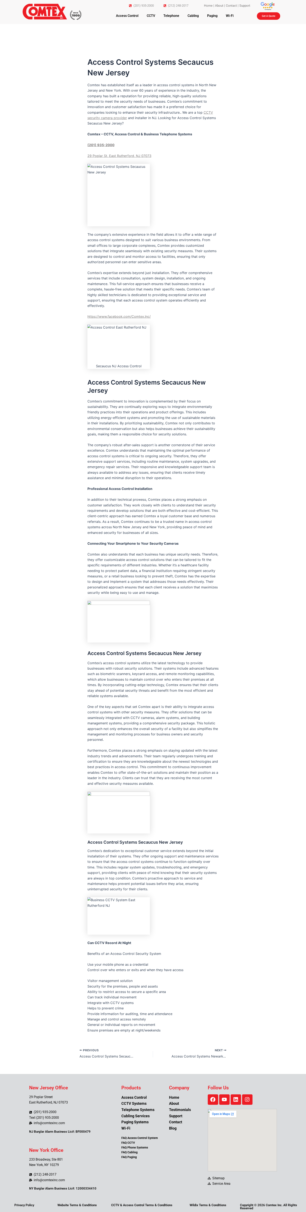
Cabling (193, 16)
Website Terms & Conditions (77, 1205)
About (219, 5)
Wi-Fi (230, 16)
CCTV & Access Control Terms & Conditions (141, 1205)
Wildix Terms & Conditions (208, 1205)
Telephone (171, 16)
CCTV (151, 16)
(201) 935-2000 (100, 145)
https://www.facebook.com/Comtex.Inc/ (119, 316)
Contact (231, 5)
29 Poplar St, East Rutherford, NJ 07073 (119, 156)
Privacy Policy (24, 1205)
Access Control (127, 16)
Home (208, 5)
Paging (212, 16)
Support (244, 5)
